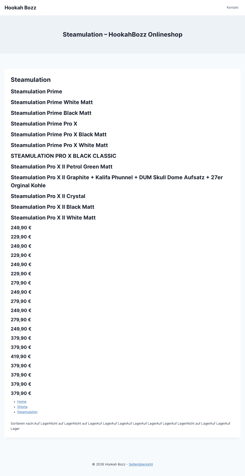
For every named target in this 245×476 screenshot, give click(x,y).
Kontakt (232, 7)
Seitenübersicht (141, 464)
